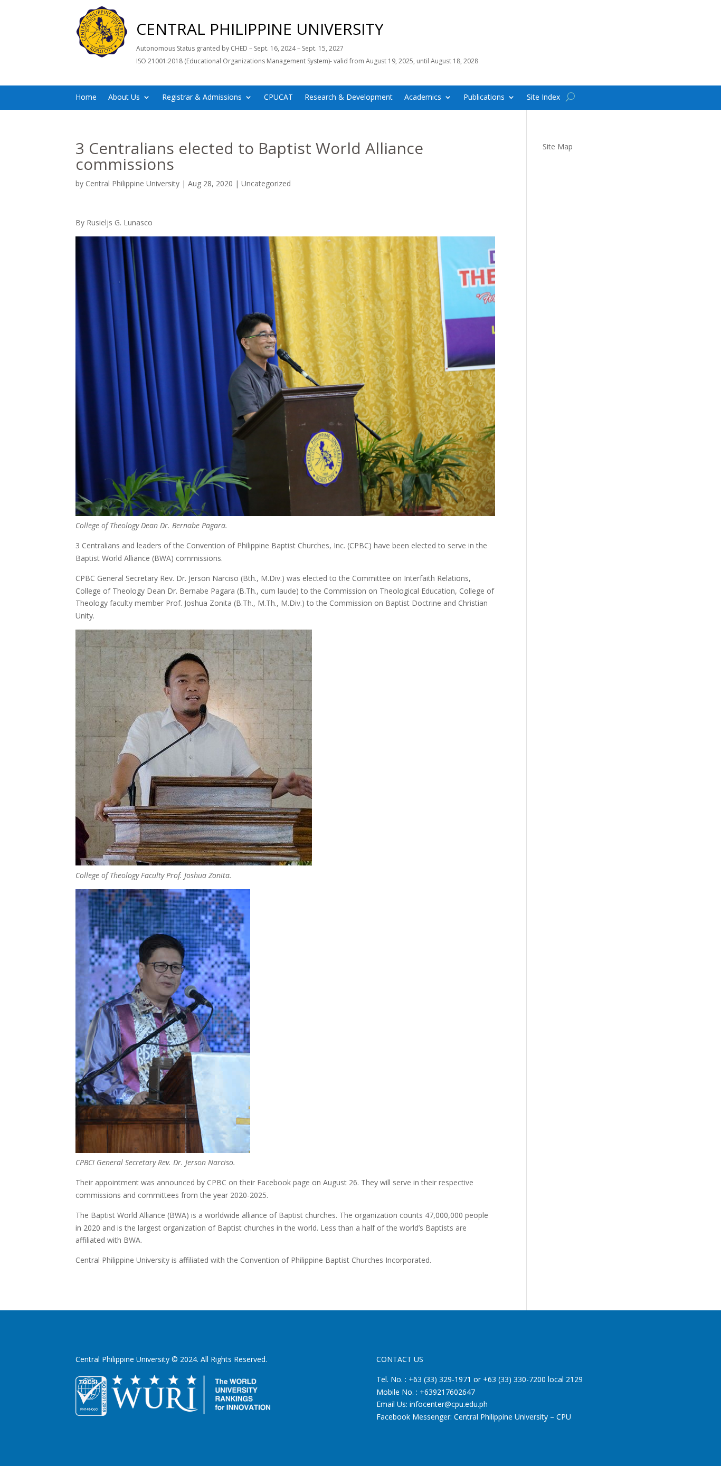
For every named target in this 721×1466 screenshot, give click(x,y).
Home (86, 97)
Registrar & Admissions (202, 97)
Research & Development (349, 97)
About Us (124, 97)
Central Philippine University (132, 183)
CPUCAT (278, 97)
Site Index (543, 97)
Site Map (558, 146)
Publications (484, 97)
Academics (422, 97)
